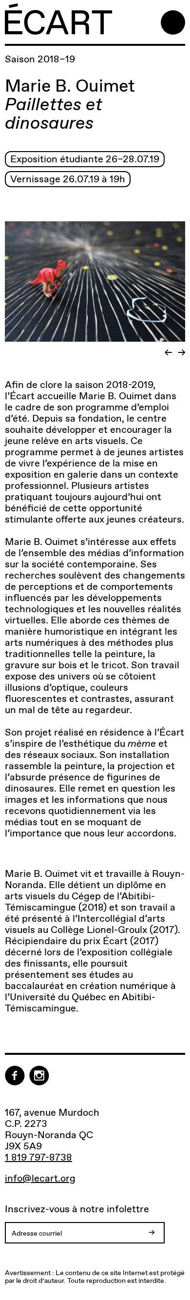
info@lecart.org (40, 1178)
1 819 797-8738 (38, 1157)
